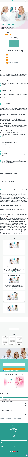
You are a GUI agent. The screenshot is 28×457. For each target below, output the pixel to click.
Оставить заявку (14, 368)
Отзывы (15, 447)
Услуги (1, 442)
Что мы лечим (2, 441)
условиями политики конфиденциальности (15, 370)
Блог (0, 447)
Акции (14, 446)
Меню (3, 456)
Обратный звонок (8, 34)
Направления (2, 439)
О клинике (1, 446)
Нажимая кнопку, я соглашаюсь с (11, 370)
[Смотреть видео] (14, 382)
